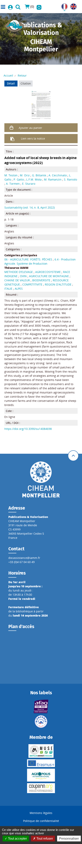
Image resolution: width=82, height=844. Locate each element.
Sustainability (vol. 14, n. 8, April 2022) (29, 207)
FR (62, 5)
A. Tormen (13, 184)
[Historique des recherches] (39, 7)
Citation (25, 83)
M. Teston (11, 175)
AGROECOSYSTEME (48, 272)
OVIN (23, 276)
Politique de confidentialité (41, 821)
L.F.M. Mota (34, 179)
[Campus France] (41, 721)
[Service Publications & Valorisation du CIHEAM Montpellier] (15, 24)
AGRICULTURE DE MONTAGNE (49, 276)
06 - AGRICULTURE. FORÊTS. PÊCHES (28, 259)
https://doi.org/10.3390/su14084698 (28, 429)
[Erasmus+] (41, 763)
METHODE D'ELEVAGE (18, 272)
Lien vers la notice (33, 138)
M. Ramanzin (53, 179)
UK (72, 5)
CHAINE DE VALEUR (17, 280)
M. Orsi (25, 175)
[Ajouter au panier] (11, 127)
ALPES (19, 288)
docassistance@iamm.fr (24, 558)
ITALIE (8, 288)
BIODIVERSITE (41, 280)
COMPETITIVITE (32, 284)
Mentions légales (41, 813)
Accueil (8, 75)
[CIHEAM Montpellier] (41, 479)
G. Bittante (39, 175)
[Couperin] (41, 788)
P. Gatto (19, 179)
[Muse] (41, 751)
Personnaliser (69, 838)
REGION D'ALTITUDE (58, 284)
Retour (22, 75)
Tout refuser (44, 838)
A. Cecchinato (58, 175)
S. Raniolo (70, 179)
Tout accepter (17, 838)
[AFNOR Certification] (41, 706)
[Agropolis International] (41, 775)
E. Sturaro (28, 184)
